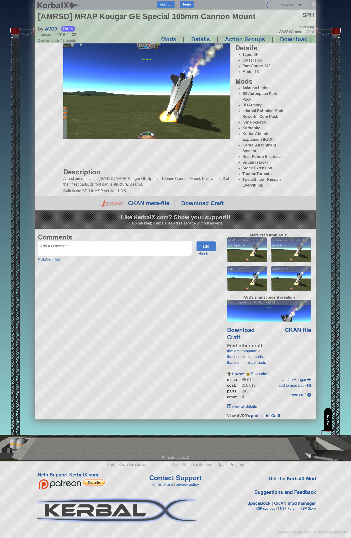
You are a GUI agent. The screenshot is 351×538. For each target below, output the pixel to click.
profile (257, 415)
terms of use (162, 484)
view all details (244, 406)
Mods (168, 39)
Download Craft (202, 203)
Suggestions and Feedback (285, 491)
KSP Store (308, 508)
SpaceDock (259, 503)
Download (294, 39)
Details (200, 39)
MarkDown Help (49, 259)
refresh (202, 254)
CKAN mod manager (295, 503)
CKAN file (298, 330)
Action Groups (245, 39)
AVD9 (51, 28)
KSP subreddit (266, 508)
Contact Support (175, 477)
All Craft (273, 415)
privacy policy (187, 484)
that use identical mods (246, 362)
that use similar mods (245, 357)
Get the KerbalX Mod (292, 478)
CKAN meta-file (148, 203)
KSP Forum (289, 508)
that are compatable (244, 351)
